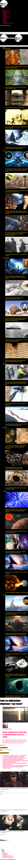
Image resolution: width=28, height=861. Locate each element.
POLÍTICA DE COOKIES (7, 855)
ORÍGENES (5, 14)
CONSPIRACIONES (6, 17)
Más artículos (2, 745)
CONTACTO (5, 20)
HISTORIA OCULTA (6, 12)
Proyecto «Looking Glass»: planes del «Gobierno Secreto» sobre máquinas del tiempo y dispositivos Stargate (14, 758)
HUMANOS (5, 13)
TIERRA (4, 19)
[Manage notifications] (3, 850)
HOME (4, 9)
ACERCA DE (5, 22)
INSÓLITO (5, 15)
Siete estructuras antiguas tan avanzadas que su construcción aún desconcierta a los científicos (15, 761)
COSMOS (4, 18)
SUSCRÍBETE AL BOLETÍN (8, 23)
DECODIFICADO (6, 10)
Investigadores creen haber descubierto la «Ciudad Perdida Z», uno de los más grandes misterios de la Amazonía (15, 756)
